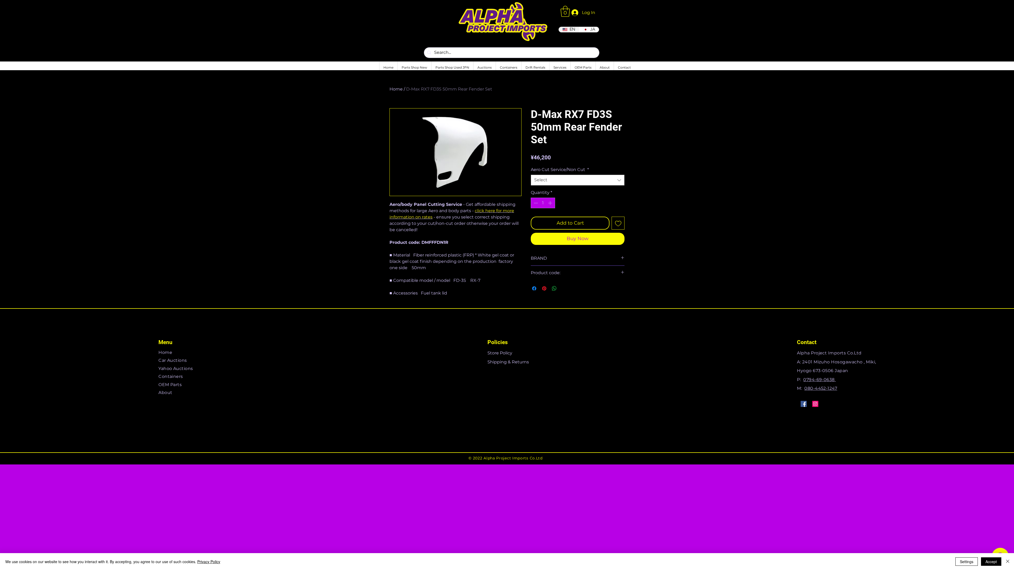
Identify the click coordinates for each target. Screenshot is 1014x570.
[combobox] (578, 180)
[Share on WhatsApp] (554, 288)
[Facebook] (804, 404)
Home (396, 89)
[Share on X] (564, 288)
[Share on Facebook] (534, 288)
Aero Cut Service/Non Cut (560, 169)
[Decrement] (535, 203)
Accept (991, 561)
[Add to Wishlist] (618, 223)
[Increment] (550, 203)
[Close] (1007, 561)
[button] (565, 11)
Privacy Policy (208, 561)
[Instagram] (815, 404)
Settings (966, 561)
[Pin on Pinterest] (544, 288)
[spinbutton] (543, 203)
